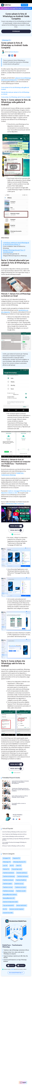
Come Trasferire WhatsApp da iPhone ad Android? (13, 836)
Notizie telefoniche (21, 905)
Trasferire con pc (19, 883)
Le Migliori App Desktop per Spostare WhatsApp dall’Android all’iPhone (15, 839)
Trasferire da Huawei (22, 876)
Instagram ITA (6, 858)
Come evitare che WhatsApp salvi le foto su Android (15, 97)
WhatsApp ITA (6, 40)
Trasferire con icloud (8, 891)
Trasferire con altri (20, 891)
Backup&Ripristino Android (9, 894)
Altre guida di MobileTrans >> (16, 972)
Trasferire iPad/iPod (21, 880)
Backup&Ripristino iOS (8, 898)
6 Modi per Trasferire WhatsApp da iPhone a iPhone (13, 845)
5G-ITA (5, 909)
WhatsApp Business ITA (19, 862)
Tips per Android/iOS (8, 905)
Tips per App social (16, 869)
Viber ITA (18, 865)
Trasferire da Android (8, 872)
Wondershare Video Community (15, 503)
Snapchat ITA (16, 858)
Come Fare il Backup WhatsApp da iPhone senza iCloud (14, 831)
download (16, 31)
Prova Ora (24, 5)
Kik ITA (11, 865)
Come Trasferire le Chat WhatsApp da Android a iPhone (14, 834)
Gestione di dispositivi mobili (10, 901)
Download (11, 965)
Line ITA (5, 865)
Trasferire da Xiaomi (8, 880)
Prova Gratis (14, 526)
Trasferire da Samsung (8, 876)
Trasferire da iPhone (22, 872)
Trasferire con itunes (20, 887)
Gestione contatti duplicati (16, 909)
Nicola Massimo (14, 52)
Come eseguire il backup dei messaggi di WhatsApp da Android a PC (14, 843)
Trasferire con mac (7, 887)
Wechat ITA (6, 869)
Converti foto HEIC (8, 912)
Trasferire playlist (7, 883)
